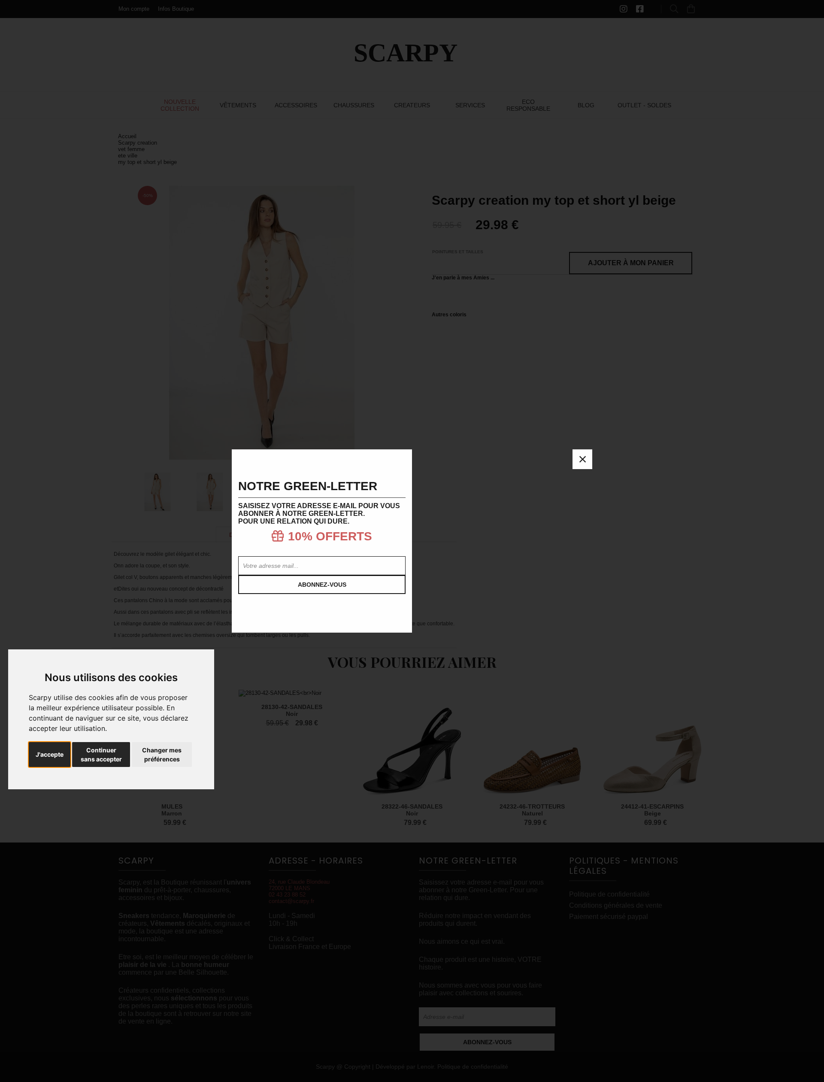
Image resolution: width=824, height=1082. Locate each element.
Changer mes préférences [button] (162, 754)
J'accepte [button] (50, 754)
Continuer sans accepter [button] (101, 754)
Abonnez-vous (322, 584)
